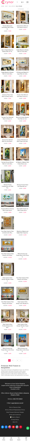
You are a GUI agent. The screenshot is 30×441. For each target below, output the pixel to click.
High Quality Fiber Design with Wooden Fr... (22, 302)
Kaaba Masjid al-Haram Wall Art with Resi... (23, 50)
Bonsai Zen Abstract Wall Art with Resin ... (7, 140)
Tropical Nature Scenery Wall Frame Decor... (7, 209)
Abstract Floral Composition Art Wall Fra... (7, 186)
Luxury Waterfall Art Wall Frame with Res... (22, 140)
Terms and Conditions (15, 414)
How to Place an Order (15, 407)
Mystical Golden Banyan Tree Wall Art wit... (22, 118)
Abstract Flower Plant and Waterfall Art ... (22, 185)
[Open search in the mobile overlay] (17, 2)
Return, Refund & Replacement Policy (15, 409)
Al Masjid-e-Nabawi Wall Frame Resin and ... (22, 162)
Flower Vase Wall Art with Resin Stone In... (22, 95)
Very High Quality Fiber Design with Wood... (7, 254)
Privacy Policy (15, 419)
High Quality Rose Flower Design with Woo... (7, 326)
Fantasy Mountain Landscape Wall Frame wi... (7, 27)
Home (2, 6)
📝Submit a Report (15, 417)
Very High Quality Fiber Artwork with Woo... (7, 232)
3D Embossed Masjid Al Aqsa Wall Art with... (22, 73)
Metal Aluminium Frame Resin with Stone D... (22, 255)
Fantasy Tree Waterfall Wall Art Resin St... (7, 118)
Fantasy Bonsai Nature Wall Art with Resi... (7, 162)
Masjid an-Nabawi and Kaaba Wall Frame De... (22, 232)
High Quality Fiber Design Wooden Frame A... (7, 279)
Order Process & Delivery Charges (15, 412)
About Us (15, 422)
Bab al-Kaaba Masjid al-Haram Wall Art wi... (8, 50)
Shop (6, 6)
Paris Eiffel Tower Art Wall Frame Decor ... (22, 209)
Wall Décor (12, 6)
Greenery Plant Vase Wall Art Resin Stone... (7, 95)
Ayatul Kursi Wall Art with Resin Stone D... (22, 26)
